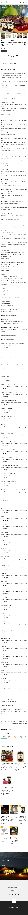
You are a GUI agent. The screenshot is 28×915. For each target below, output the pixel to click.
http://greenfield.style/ (7, 705)
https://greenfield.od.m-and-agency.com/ (12, 368)
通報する (10, 729)
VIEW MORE (7, 870)
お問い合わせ (14, 890)
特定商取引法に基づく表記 (13, 887)
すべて (4, 736)
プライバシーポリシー (14, 885)
